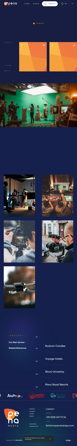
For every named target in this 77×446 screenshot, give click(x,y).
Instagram (32, 411)
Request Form (52, 3)
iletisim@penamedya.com (60, 425)
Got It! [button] (50, 437)
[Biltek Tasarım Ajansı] (68, 440)
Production (40, 23)
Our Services (36, 3)
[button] (8, 65)
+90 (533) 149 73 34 (56, 417)
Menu (65, 3)
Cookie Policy (32, 424)
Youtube (31, 413)
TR (72, 3)
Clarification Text (33, 426)
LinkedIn (31, 416)
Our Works (27, 3)
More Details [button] (28, 439)
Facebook (32, 409)
